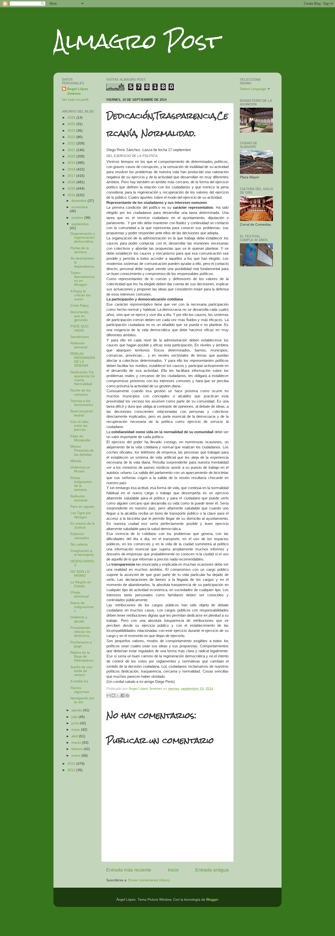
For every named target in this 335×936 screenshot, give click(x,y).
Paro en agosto (82, 506)
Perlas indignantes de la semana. (81, 484)
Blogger (212, 899)
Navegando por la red (82, 700)
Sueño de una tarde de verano (81, 671)
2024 (71, 130)
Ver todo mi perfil (75, 100)
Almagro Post (136, 41)
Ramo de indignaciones (82, 607)
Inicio (173, 869)
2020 (71, 156)
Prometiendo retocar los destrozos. (80, 631)
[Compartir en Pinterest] (127, 695)
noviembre (79, 207)
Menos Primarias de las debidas (82, 450)
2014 (71, 195)
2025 (71, 124)
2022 (71, 143)
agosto (77, 710)
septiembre (80, 224)
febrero (77, 749)
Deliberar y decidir (78, 619)
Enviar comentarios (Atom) (149, 880)
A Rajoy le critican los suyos (80, 295)
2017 (71, 176)
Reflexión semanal (78, 345)
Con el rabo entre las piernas (79, 425)
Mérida (75, 461)
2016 (71, 182)
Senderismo (79, 337)
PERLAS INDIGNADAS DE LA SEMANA (82, 360)
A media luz (79, 681)
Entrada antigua (212, 869)
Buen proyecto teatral (81, 413)
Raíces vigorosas (79, 690)
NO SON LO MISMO (80, 573)
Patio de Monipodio (80, 438)
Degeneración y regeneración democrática (82, 237)
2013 (71, 764)
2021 (71, 150)
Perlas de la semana (79, 250)
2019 (71, 163)
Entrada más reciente (128, 869)
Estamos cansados (79, 536)
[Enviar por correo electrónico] (108, 695)
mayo (76, 729)
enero (76, 755)
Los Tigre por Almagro (80, 515)
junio (75, 723)
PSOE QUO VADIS (79, 328)
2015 (71, 188)
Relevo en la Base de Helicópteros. (82, 656)
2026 (71, 117)
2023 (71, 137)
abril (75, 736)
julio (74, 717)
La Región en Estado (80, 584)
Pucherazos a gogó (81, 644)
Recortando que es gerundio (79, 316)
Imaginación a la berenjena (81, 553)
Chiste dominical (79, 594)
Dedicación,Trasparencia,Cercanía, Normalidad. (82, 378)
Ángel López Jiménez (77, 91)
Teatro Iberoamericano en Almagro (82, 279)
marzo (76, 742)
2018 (71, 169)
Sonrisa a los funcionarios (81, 403)
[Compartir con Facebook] (122, 695)
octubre (77, 218)
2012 (71, 770)
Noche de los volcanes (80, 392)
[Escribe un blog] (113, 695)
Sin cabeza (79, 544)
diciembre (79, 201)
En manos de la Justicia (82, 525)
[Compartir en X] (118, 695)
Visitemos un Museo (80, 469)
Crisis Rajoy (79, 305)
